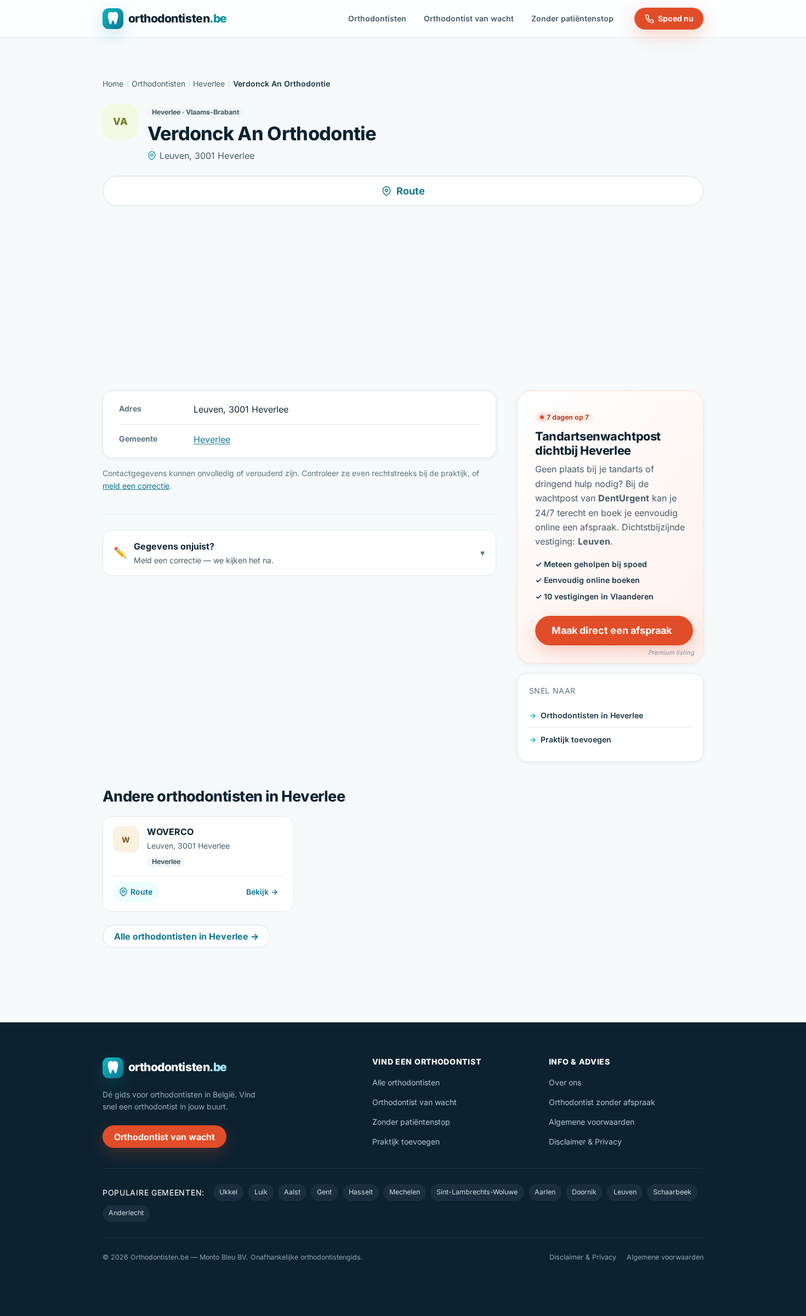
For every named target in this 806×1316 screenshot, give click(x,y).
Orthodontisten (377, 18)
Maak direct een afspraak (612, 630)
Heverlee (209, 83)
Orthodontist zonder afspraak (602, 1102)
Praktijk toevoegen (576, 738)
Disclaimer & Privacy (585, 1141)
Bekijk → (262, 891)
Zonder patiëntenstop (572, 18)
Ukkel (228, 1192)
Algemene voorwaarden (591, 1121)
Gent (324, 1192)
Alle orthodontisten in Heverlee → (186, 936)
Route (410, 191)
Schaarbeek (672, 1192)
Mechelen (404, 1192)
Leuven (625, 1192)
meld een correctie (136, 485)
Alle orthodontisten (406, 1082)
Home (113, 83)
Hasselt (361, 1192)
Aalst (292, 1192)
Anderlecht (126, 1213)
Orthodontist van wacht (469, 18)
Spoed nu (676, 18)
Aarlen (545, 1192)
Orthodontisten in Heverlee (592, 715)
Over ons (565, 1082)
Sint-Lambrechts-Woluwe (477, 1192)
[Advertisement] (403, 298)
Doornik (584, 1192)
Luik (261, 1192)
